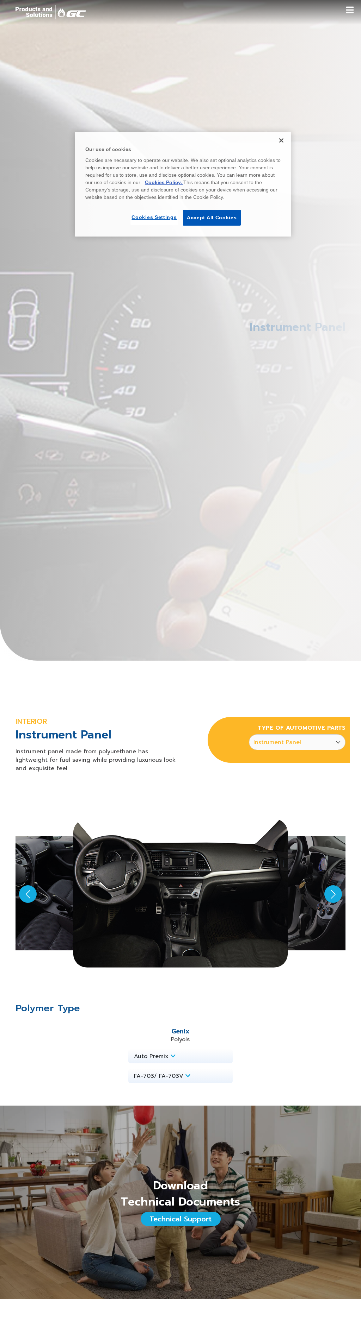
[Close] (281, 140)
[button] (333, 894)
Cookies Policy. (164, 182)
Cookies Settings (154, 217)
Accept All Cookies (212, 217)
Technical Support (180, 1219)
